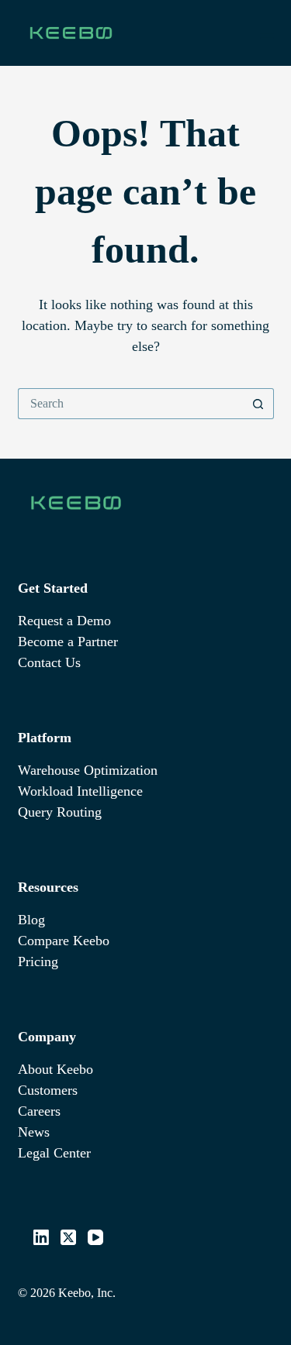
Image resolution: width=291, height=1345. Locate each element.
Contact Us (49, 662)
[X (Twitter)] (68, 1237)
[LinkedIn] (41, 1237)
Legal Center (54, 1153)
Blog (31, 919)
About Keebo (55, 1069)
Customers (48, 1090)
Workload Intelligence (80, 791)
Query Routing (60, 812)
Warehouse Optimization (88, 770)
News (34, 1132)
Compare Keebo (63, 940)
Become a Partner (68, 641)
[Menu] (267, 33)
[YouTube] (95, 1237)
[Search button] (258, 403)
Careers (39, 1111)
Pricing (38, 961)
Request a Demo (64, 620)
